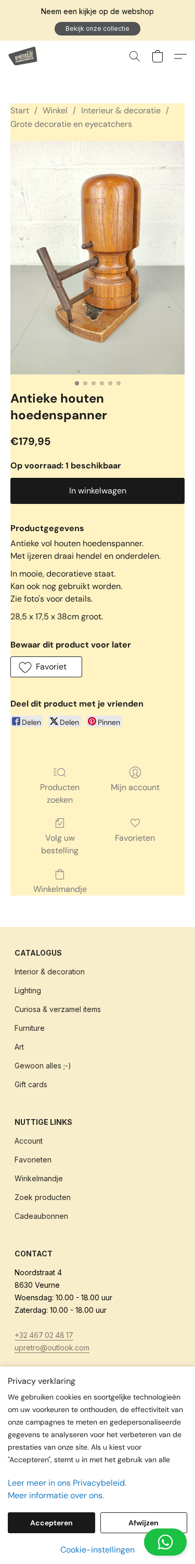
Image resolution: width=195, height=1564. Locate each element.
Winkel (55, 110)
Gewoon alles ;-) (43, 1065)
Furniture (30, 1028)
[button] (97, 29)
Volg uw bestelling (60, 844)
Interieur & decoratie (121, 110)
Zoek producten (43, 1197)
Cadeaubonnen (41, 1216)
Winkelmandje (60, 889)
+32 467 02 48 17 (44, 1335)
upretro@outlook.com (52, 1347)
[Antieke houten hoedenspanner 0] (97, 257)
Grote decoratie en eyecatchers (71, 124)
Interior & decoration (50, 971)
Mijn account (135, 787)
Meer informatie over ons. (56, 1495)
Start (19, 110)
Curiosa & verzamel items (58, 1009)
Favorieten (135, 837)
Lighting (28, 990)
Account (29, 1140)
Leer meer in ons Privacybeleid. (67, 1482)
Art (19, 1046)
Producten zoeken (60, 793)
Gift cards (31, 1084)
